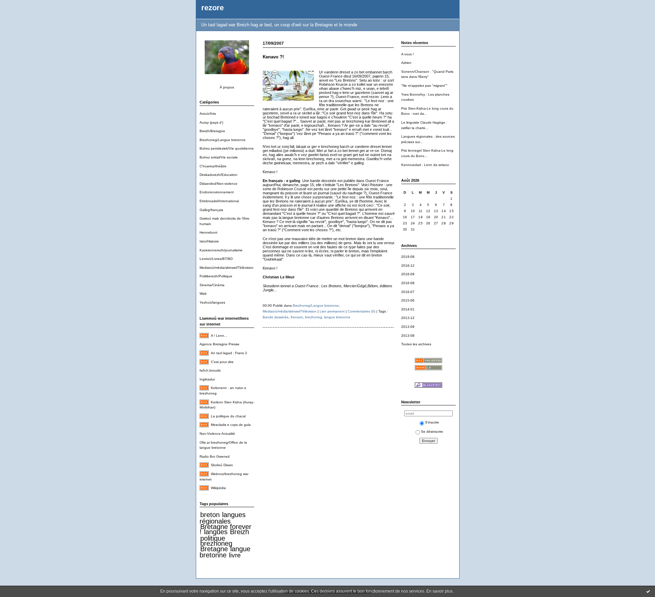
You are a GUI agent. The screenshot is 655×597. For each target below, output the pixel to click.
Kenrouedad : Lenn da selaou (425, 165)
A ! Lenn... (219, 335)
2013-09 (407, 327)
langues (216, 532)
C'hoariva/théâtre (213, 166)
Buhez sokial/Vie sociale (219, 157)
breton (210, 514)
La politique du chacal (228, 416)
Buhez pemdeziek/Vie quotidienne (227, 148)
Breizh (239, 532)
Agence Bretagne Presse (219, 344)
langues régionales (223, 518)
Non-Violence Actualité (217, 433)
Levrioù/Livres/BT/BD (216, 259)
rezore (212, 7)
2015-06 (407, 300)
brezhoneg (216, 543)
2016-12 (407, 265)
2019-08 (407, 257)
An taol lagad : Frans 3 (229, 353)
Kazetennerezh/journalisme (221, 250)
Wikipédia (218, 488)
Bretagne (214, 549)
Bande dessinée (276, 317)
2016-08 (407, 283)
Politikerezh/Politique (216, 276)
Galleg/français (211, 210)
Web (203, 293)
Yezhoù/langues (212, 302)
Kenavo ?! (273, 56)
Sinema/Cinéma (212, 285)
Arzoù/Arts (208, 113)
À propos (227, 87)
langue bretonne (225, 552)
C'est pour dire (222, 362)
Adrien (406, 63)
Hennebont (208, 232)
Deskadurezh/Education (218, 175)
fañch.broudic (210, 370)
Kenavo (297, 317)
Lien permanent (332, 311)
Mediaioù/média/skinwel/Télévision (226, 267)
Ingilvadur (207, 379)
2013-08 (407, 335)
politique (212, 538)
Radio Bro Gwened (215, 456)
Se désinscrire (432, 431)
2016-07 (407, 292)
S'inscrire (432, 422)
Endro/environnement (217, 192)
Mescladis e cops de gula (231, 425)
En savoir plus (439, 591)
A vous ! (407, 54)
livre (235, 555)
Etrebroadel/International (219, 201)
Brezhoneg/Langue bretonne (223, 140)
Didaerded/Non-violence (218, 183)
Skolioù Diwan (222, 465)
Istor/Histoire (209, 241)
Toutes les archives (416, 344)
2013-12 (407, 318)
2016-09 (407, 274)
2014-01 (407, 309)
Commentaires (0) (361, 311)
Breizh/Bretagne (212, 131)
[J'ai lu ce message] (648, 591)
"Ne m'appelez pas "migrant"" (424, 85)
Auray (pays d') (211, 122)
